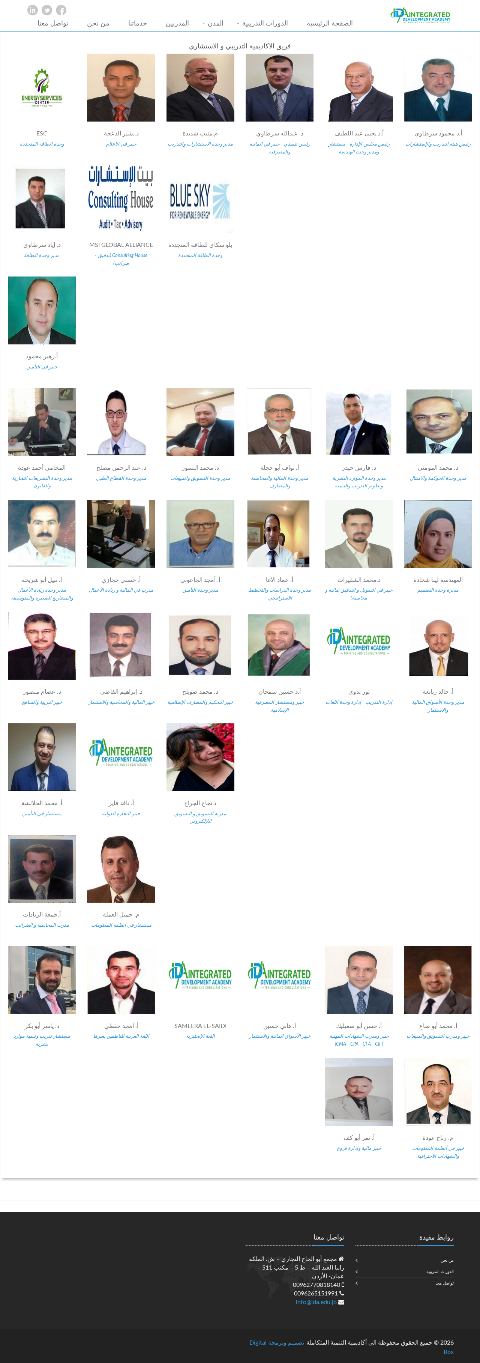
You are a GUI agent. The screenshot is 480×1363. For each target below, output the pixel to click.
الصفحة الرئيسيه (330, 23)
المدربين (177, 23)
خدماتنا (137, 23)
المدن (216, 23)
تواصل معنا (53, 23)
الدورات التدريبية (265, 23)
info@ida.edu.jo (316, 1302)
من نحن (98, 23)
